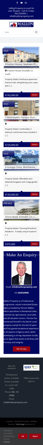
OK (23, 436)
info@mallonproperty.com (21, 16)
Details (34, 95)
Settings (7, 442)
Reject (35, 436)
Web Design (20, 424)
